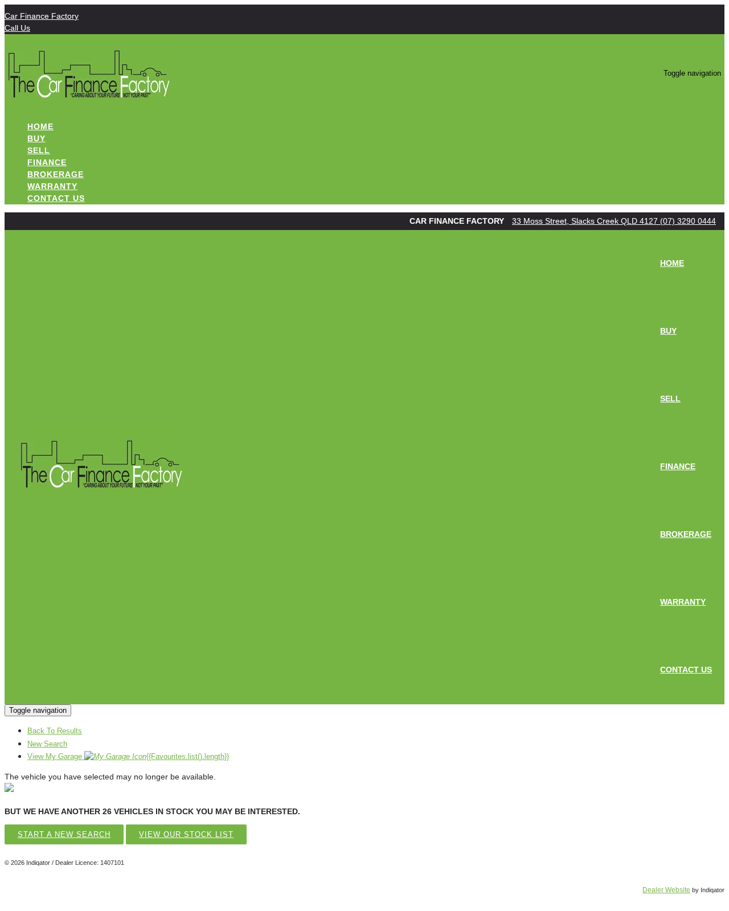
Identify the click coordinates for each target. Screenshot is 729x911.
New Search (47, 744)
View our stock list (186, 834)
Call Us (17, 27)
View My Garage (128, 756)
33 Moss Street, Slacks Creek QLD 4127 (586, 220)
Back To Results (54, 731)
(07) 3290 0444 (688, 220)
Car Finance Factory (42, 15)
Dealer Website (666, 890)
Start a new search (64, 834)
